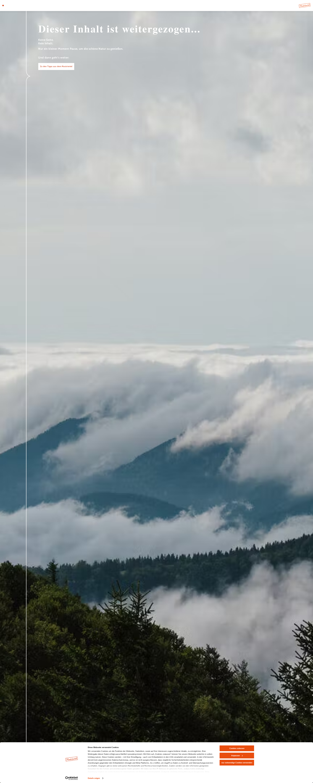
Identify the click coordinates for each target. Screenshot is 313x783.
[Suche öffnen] (17, 5)
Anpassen (235, 755)
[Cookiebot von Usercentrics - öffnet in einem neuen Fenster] (71, 778)
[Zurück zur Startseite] (305, 5)
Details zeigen (94, 778)
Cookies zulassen (236, 748)
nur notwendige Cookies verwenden (236, 763)
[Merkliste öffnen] (13, 5)
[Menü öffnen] (3, 5)
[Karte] (9, 5)
